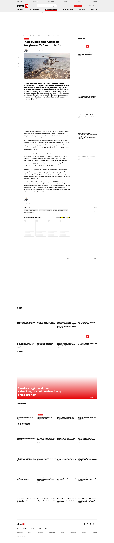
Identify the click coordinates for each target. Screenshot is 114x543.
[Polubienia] (18, 52)
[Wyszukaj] (54, 5)
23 (18, 57)
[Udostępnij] (18, 67)
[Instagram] (96, 524)
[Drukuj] (18, 60)
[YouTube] (93, 524)
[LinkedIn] (90, 524)
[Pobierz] (18, 63)
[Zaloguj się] (85, 6)
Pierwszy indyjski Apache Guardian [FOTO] (40, 153)
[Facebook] (85, 524)
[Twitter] (88, 524)
